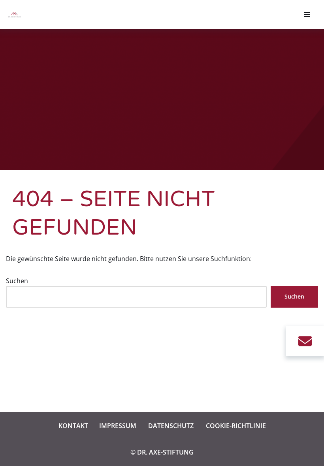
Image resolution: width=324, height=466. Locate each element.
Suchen (17, 280)
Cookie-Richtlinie (236, 425)
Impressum (117, 425)
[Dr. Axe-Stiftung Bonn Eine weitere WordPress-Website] (16, 14)
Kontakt (73, 425)
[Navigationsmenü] (307, 14)
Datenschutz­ (171, 425)
